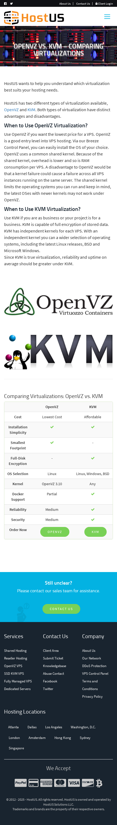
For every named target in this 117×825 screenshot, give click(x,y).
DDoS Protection (94, 666)
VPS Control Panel (95, 673)
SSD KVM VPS (14, 673)
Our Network (91, 658)
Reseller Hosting (15, 658)
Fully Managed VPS (18, 681)
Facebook (50, 681)
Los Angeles (53, 727)
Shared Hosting (15, 650)
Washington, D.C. (83, 727)
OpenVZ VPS (13, 666)
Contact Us (83, 3)
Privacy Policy (92, 696)
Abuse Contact (53, 673)
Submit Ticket (53, 658)
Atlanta (13, 727)
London (14, 737)
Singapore (16, 748)
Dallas (31, 727)
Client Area (51, 650)
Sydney (85, 737)
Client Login (105, 3)
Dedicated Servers (17, 688)
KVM (31, 109)
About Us (65, 3)
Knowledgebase (54, 666)
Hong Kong (62, 737)
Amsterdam (37, 737)
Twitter (48, 688)
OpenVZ (11, 109)
